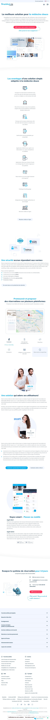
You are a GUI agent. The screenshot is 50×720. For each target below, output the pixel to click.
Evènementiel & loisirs (7, 642)
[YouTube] (28, 704)
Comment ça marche (5, 678)
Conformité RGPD (12, 697)
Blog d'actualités (28, 686)
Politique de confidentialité (24, 697)
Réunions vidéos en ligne (25, 219)
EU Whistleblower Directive (34, 713)
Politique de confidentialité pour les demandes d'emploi (29, 699)
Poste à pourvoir (28, 684)
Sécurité (45, 699)
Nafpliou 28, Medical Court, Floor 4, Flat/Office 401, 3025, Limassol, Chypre (25, 708)
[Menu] (48, 4)
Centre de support (5, 676)
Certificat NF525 (34, 701)
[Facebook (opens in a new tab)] (17, 704)
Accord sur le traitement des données (40, 697)
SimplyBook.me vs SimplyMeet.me (8, 667)
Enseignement (5, 621)
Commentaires (28, 676)
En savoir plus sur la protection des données (14, 285)
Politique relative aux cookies (9, 699)
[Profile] (44, 4)
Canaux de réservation (6, 663)
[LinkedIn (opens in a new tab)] (25, 704)
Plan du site (3, 684)
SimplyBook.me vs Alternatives (8, 669)
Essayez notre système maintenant (26, 27)
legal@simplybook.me (33, 711)
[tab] (9, 342)
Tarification (27, 659)
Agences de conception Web (31, 693)
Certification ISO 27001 (17, 701)
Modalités (4, 697)
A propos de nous (29, 678)
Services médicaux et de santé (9, 630)
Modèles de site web (5, 665)
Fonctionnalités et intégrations (8, 661)
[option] (25, 321)
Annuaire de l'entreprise (30, 667)
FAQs (2, 680)
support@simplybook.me (11, 711)
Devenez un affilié (29, 691)
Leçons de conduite (6, 647)
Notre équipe (28, 680)
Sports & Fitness (5, 638)
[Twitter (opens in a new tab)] (21, 704)
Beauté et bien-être (6, 617)
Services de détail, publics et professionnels (7, 625)
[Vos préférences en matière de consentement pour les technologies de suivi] (47, 718)
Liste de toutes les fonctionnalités (8, 659)
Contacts (27, 682)
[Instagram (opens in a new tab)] (32, 704)
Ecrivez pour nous (29, 688)
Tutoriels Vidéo (4, 682)
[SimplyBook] (7, 4)
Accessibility (26, 701)
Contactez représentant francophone (16, 467)
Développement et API (30, 665)
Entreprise (27, 661)
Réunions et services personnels (9, 634)
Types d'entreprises (29, 663)
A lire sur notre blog (9, 344)
